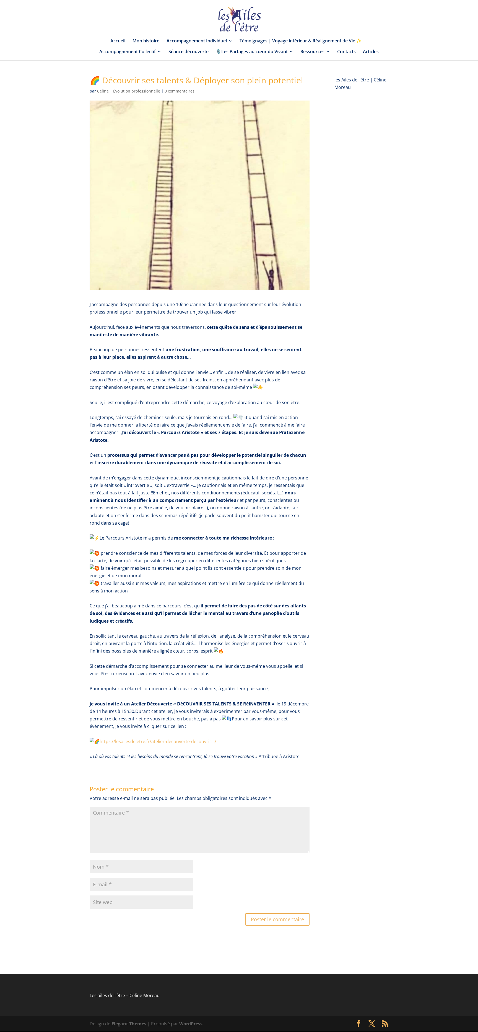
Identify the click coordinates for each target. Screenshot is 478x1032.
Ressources (312, 52)
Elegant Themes (128, 1024)
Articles (371, 52)
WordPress (190, 1024)
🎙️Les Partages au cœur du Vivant (252, 52)
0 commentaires (179, 91)
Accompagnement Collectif (127, 52)
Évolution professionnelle (136, 91)
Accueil (117, 41)
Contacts (346, 52)
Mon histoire (146, 41)
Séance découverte (188, 52)
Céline (103, 91)
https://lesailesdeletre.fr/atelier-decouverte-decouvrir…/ (158, 741)
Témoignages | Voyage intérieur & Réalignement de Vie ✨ (301, 41)
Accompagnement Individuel (197, 41)
